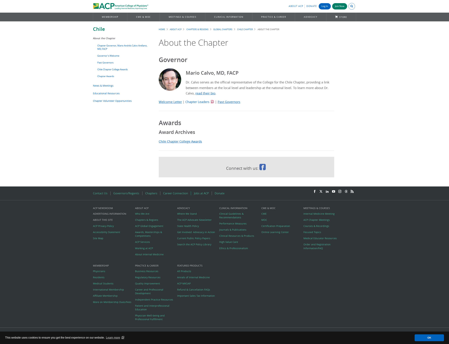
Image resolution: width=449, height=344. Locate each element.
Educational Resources (106, 93)
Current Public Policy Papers (193, 238)
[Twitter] (321, 192)
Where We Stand (187, 213)
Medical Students (103, 283)
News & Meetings (103, 85)
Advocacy (310, 16)
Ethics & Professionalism (233, 248)
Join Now (339, 6)
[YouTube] (333, 192)
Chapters (151, 193)
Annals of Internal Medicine (193, 277)
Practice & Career (273, 16)
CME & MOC (143, 16)
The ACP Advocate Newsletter (194, 220)
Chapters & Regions (197, 29)
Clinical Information (228, 16)
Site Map (98, 238)
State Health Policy (188, 226)
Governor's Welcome (108, 55)
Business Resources (146, 271)
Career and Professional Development (149, 291)
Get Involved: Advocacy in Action (196, 232)
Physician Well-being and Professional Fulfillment (150, 317)
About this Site (103, 220)
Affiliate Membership (105, 295)
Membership (110, 16)
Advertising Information (109, 213)
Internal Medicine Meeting (319, 213)
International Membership (108, 289)
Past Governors (105, 62)
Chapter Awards (105, 76)
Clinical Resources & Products (236, 235)
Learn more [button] (113, 337)
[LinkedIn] (327, 192)
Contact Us (100, 193)
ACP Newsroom (103, 208)
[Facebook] (314, 192)
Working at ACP (144, 248)
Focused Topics (312, 232)
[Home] (120, 6)
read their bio (205, 93)
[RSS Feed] (352, 192)
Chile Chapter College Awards (112, 69)
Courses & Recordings (316, 226)
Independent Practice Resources (154, 299)
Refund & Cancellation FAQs (193, 289)
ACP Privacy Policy (103, 226)
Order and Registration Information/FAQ (317, 246)
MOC (264, 220)
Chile (99, 29)
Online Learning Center (275, 232)
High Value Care (228, 242)
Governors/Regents (126, 193)
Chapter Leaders (197, 102)
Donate (311, 6)
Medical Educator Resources (320, 238)
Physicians (99, 271)
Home (162, 29)
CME (264, 213)
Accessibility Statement (106, 232)
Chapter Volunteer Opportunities (112, 101)
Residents (99, 277)
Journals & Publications (232, 229)
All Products (184, 271)
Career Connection (175, 193)
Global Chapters (222, 29)
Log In (324, 6)
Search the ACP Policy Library (194, 244)
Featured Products (190, 265)
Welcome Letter (170, 102)
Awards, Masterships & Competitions (148, 233)
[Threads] (346, 192)
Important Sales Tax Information (196, 295)
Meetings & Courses (182, 16)
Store (343, 17)
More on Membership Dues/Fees (112, 302)
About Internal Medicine (149, 254)
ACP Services (142, 242)
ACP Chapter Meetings (316, 220)
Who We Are (142, 213)
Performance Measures (233, 223)
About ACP (296, 6)
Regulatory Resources (147, 277)
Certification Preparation (275, 226)
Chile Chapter (245, 29)
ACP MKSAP (184, 283)
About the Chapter (104, 38)
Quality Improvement (147, 283)
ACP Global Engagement (149, 226)
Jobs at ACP (201, 193)
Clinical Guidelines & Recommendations (231, 215)
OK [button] (429, 337)
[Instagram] (339, 192)
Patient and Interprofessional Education (152, 307)
